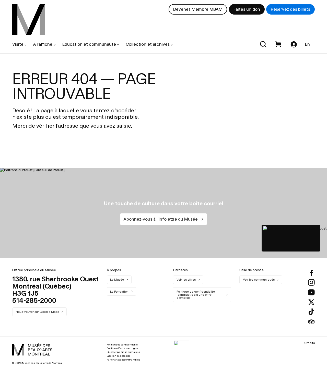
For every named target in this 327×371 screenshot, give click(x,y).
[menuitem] (28, 19)
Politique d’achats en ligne (122, 348)
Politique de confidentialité (122, 344)
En (307, 44)
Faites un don (246, 9)
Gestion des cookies (119, 355)
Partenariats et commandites (123, 359)
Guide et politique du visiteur (123, 352)
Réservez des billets (290, 9)
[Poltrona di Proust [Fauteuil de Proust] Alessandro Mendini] (291, 238)
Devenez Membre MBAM (198, 9)
